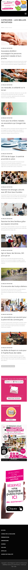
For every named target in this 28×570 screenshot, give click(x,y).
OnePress (5, 564)
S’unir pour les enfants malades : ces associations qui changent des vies (13, 123)
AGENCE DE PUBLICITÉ (7, 554)
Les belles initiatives (6, 48)
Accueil (2, 27)
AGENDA (3, 544)
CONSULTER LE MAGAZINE (8, 533)
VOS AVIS (3, 547)
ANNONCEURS (5, 540)
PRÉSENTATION (5, 537)
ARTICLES (3, 550)
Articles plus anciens (8, 366)
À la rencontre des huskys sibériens (14, 286)
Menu (25, 13)
